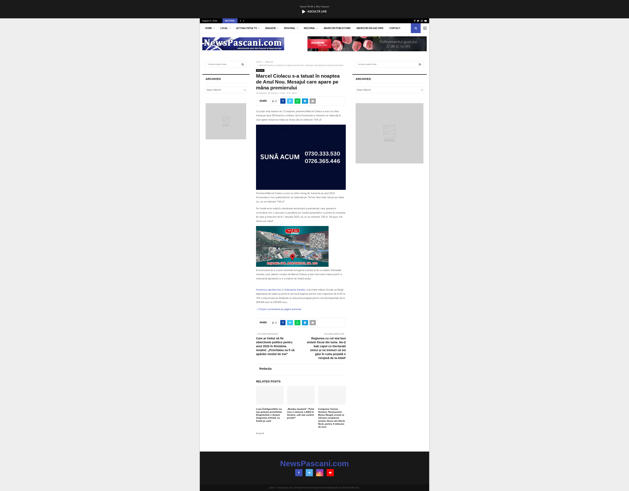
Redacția (263, 93)
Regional (289, 28)
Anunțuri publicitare (337, 28)
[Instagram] (319, 472)
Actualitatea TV (246, 28)
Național (309, 28)
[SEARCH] (242, 64)
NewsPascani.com (314, 464)
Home (208, 28)
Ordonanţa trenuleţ (294, 289)
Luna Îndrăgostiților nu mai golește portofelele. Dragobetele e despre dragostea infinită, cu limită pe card (269, 415)
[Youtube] (330, 472)
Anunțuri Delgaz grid (369, 28)
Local (224, 28)
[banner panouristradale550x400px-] (301, 189)
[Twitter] (309, 472)
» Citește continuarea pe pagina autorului (278, 309)
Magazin (270, 28)
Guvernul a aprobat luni (268, 289)
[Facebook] (298, 472)
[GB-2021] (292, 265)
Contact (394, 28)
